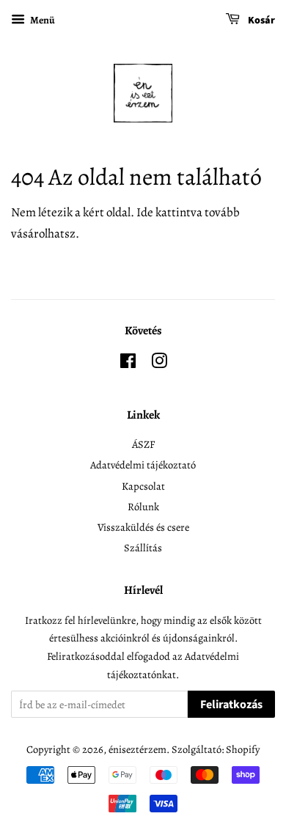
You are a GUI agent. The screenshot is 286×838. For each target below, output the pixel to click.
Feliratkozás (231, 705)
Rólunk (143, 506)
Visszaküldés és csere (143, 527)
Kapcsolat (143, 486)
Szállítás (143, 547)
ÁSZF (143, 444)
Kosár (260, 20)
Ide (144, 212)
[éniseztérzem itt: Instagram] (159, 363)
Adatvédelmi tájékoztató (143, 464)
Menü (42, 20)
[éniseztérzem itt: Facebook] (128, 363)
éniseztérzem (137, 749)
